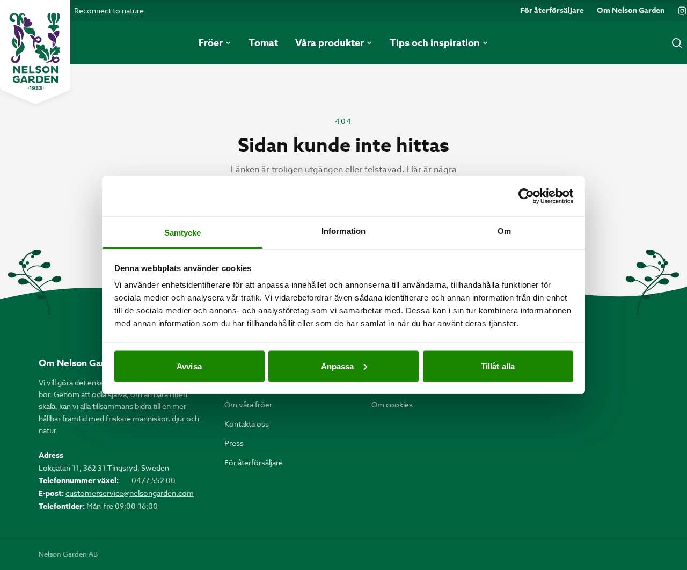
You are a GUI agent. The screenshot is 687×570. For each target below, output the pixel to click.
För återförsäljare (552, 10)
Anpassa (337, 365)
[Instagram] (682, 11)
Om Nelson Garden (630, 10)
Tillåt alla (498, 365)
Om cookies (392, 404)
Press (234, 443)
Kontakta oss (246, 424)
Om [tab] (504, 231)
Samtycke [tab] (182, 232)
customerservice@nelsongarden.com (129, 493)
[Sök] (677, 43)
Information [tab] (343, 231)
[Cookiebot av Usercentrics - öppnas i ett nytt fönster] (526, 196)
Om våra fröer (248, 404)
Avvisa (189, 365)
